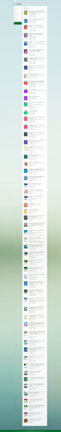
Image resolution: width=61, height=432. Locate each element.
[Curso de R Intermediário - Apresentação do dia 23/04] (26, 104)
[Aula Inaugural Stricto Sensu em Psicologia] (26, 401)
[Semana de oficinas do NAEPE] (26, 211)
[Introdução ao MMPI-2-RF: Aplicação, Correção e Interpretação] (26, 148)
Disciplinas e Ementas (16, 14)
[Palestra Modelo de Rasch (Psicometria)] (26, 373)
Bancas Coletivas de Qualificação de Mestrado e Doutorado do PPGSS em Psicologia (36, 50)
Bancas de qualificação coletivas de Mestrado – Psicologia (36, 196)
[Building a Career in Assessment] (26, 156)
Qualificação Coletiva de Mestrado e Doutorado (36, 140)
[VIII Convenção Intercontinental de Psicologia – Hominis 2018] (26, 299)
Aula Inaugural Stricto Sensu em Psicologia (35, 399)
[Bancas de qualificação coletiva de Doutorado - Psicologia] (26, 232)
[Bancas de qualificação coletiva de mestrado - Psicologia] (26, 261)
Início (15, 6)
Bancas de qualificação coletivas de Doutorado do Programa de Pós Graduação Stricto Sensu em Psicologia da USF (36, 308)
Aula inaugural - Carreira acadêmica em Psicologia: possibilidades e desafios (36, 58)
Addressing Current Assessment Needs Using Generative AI (36, 133)
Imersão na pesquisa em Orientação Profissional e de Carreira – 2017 (36, 356)
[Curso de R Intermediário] (26, 112)
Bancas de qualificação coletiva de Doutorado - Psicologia (36, 231)
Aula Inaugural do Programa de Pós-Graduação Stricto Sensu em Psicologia (36, 268)
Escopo (15, 10)
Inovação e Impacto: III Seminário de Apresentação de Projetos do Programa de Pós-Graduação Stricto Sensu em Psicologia (37, 12)
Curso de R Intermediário (33, 110)
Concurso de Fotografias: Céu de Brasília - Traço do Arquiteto (37, 66)
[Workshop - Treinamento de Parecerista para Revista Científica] (26, 43)
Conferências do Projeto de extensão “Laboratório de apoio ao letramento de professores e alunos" (37, 223)
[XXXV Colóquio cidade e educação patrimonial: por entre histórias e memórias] (26, 217)
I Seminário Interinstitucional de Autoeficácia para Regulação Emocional (36, 316)
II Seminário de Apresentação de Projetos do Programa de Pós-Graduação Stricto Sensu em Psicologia (36, 34)
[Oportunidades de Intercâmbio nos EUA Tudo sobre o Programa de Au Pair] (26, 126)
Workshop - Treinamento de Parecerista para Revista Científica (37, 42)
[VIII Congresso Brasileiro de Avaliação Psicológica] (26, 379)
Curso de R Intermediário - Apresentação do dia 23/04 (36, 103)
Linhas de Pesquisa (16, 13)
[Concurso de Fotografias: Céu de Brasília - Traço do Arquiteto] (26, 67)
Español (46, 1)
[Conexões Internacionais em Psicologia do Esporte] (26, 20)
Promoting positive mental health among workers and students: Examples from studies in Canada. (37, 177)
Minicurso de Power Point (33, 89)
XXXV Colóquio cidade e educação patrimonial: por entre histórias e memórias (36, 216)
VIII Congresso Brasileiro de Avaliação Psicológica (36, 377)
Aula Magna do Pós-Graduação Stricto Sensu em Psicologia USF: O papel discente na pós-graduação (37, 169)
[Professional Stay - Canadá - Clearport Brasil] (26, 191)
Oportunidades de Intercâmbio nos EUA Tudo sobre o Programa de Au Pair (37, 125)
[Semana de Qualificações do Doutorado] (26, 185)
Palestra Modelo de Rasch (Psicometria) (35, 371)
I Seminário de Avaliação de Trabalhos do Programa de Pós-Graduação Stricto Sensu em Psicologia (37, 406)
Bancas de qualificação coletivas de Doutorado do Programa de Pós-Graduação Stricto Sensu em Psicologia (36, 253)
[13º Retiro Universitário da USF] (26, 75)
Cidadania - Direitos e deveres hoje (34, 96)
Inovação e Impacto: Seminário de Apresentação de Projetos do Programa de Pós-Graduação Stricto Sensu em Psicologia (37, 82)
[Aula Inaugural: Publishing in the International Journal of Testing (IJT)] (26, 118)
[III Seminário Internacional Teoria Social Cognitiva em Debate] (26, 276)
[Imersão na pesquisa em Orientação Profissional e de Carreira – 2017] (26, 357)
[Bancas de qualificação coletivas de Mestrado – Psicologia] (26, 197)
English (43, 1)
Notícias (15, 22)
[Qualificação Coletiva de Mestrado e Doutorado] (26, 142)
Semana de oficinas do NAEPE (33, 209)
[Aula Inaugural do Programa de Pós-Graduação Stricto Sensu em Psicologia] (26, 269)
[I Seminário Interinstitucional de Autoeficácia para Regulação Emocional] (26, 317)
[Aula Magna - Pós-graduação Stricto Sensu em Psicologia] (26, 27)
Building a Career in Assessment (34, 154)
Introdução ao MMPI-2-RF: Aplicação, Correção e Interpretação (36, 147)
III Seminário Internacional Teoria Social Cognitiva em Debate (37, 275)
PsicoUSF (15, 18)
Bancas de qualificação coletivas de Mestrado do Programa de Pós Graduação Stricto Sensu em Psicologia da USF (36, 282)
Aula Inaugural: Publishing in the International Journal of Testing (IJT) (37, 117)
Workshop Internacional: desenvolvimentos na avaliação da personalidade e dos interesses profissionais (36, 291)
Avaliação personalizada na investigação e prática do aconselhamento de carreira (37, 341)
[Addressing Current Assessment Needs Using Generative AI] (26, 134)
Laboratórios (15, 17)
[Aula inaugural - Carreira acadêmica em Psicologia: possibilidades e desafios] (26, 59)
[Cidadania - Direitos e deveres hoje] (26, 98)
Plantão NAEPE (31, 203)
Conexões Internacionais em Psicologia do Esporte (36, 19)
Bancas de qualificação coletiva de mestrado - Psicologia (36, 260)
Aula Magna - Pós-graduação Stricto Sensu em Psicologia (36, 26)
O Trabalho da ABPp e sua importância (35, 237)
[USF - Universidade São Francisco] (15, 1)
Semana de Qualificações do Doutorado (35, 183)
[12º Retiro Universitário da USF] (26, 163)
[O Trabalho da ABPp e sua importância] (26, 239)
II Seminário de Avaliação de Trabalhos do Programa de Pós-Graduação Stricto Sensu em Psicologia (37, 364)
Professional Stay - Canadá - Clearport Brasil (35, 189)
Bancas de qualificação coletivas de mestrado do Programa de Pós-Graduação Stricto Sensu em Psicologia (36, 384)
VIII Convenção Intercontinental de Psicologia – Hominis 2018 (36, 298)
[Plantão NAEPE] (26, 205)
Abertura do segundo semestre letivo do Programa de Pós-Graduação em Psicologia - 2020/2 (36, 245)
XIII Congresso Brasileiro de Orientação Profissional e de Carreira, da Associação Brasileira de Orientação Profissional (37, 348)
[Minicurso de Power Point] (26, 91)
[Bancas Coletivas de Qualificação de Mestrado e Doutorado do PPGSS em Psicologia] (26, 51)
